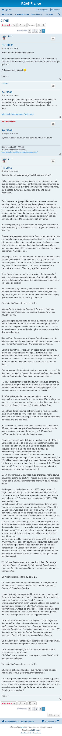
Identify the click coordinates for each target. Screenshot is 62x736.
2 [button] (36, 30)
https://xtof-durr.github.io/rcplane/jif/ (18, 114)
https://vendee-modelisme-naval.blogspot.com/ (20, 152)
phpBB (23, 727)
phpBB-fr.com (35, 730)
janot (10, 36)
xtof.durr (5, 83)
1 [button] (33, 30)
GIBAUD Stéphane (9, 121)
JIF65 (5, 20)
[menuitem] (8, 10)
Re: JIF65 (7, 45)
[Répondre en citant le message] (53, 38)
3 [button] (40, 30)
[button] (29, 31)
